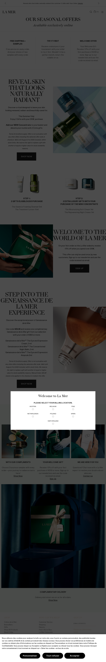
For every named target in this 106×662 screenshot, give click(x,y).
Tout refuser (52, 655)
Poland (53, 413)
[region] (53, 648)
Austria (33, 406)
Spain (73, 413)
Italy (73, 406)
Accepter (75, 655)
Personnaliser (30, 655)
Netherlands (32, 413)
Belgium (53, 406)
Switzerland (53, 421)
